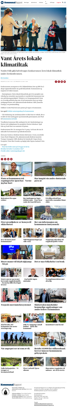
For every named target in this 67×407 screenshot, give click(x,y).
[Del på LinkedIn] (62, 81)
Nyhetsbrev (34, 2)
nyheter (3, 155)
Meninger (26, 2)
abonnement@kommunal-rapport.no (44, 405)
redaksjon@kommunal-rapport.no (43, 403)
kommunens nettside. (10, 119)
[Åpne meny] (65, 2)
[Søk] (63, 2)
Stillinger (52, 2)
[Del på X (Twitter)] (59, 81)
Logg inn (59, 2)
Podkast (41, 2)
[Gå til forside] (11, 3)
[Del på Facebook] (56, 81)
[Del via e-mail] (64, 81)
